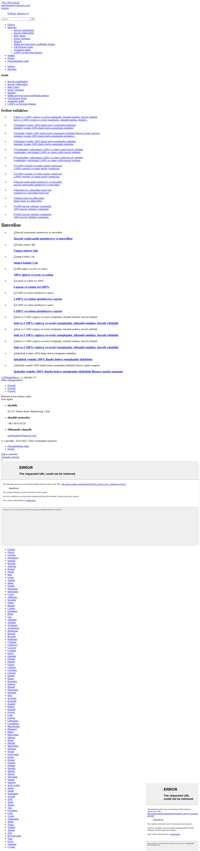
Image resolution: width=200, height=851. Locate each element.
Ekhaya (11, 24)
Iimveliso (12, 27)
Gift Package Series (23, 47)
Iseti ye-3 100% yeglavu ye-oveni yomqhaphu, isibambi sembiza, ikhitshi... (51, 120)
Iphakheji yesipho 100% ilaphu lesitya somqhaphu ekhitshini (43, 128)
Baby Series (20, 35)
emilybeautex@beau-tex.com (22, 435)
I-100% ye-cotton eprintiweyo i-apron (38, 299)
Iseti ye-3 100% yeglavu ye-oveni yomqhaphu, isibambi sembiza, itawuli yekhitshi (66, 323)
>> (22, 377)
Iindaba (11, 55)
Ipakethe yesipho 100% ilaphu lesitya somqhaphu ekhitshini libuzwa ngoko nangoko (68, 371)
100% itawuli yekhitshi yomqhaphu (31, 209)
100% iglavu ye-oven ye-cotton (33, 274)
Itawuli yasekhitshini (24, 30)
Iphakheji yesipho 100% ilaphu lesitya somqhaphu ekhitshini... (44, 136)
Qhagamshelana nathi (18, 61)
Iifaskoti (18, 41)
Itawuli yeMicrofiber (24, 33)
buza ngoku (7, 399)
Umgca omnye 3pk (26, 250)
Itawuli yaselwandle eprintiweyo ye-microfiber (37, 184)
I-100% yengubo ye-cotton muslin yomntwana (37, 168)
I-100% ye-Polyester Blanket (28, 52)
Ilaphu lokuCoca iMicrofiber (28, 201)
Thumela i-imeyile (10, 457)
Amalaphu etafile (22, 50)
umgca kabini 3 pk (26, 262)
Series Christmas (22, 38)
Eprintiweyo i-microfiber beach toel (31, 193)
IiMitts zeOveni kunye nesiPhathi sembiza (34, 44)
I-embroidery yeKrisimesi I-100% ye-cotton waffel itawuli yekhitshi (47, 152)
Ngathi (11, 58)
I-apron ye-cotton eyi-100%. (32, 287)
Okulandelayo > (13, 377)
